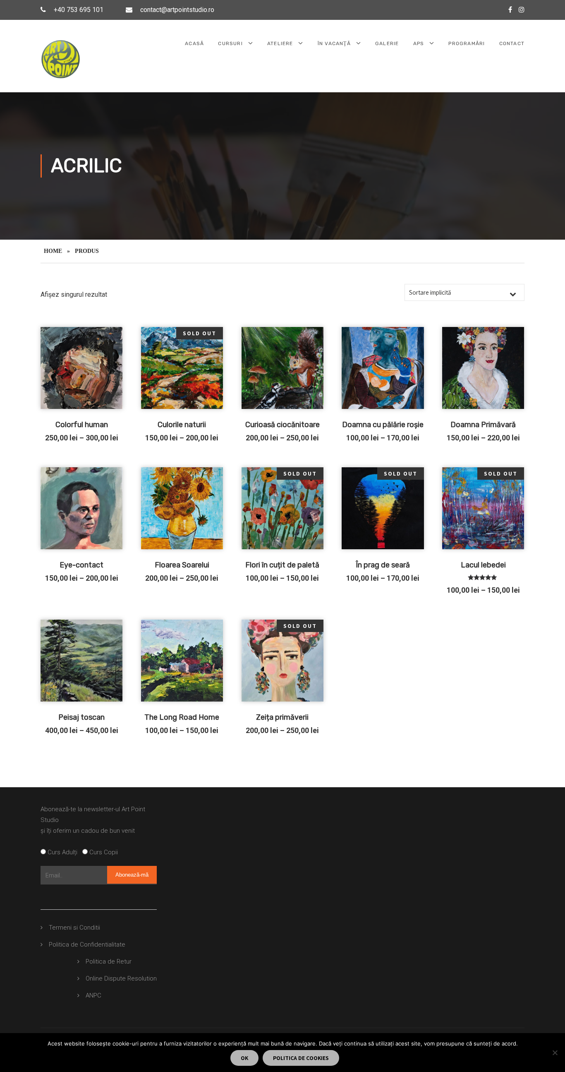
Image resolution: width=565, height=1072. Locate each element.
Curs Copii (103, 852)
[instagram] (521, 10)
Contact (511, 43)
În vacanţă (334, 43)
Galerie (387, 43)
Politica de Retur (109, 961)
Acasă (194, 43)
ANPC (93, 995)
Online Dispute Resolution (121, 978)
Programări (466, 43)
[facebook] (510, 10)
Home (53, 251)
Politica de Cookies (301, 1058)
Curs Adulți (64, 852)
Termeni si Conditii (74, 927)
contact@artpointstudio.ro (177, 10)
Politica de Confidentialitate (87, 944)
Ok (244, 1058)
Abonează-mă (131, 875)
